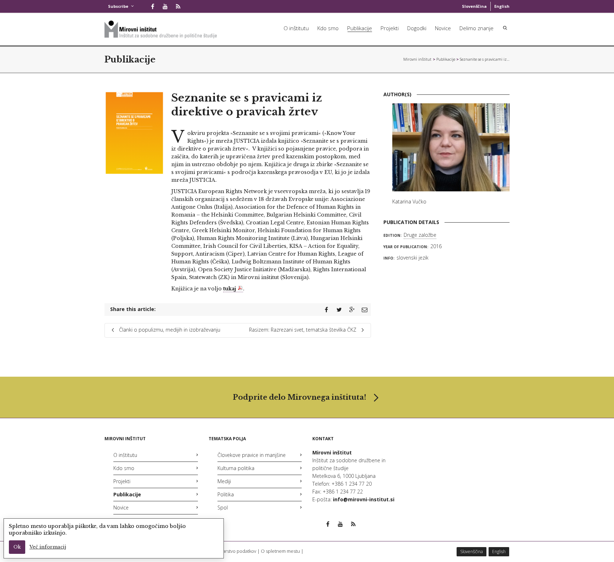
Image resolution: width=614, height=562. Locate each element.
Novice (443, 28)
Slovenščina (474, 6)
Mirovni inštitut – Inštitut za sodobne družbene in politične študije (417, 59)
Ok (17, 547)
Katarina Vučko (409, 201)
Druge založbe (420, 234)
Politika (225, 494)
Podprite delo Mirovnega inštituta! (299, 397)
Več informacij (47, 547)
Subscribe (118, 6)
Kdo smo (328, 28)
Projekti (390, 28)
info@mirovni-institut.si (363, 499)
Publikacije (359, 28)
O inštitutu (296, 28)
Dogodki (416, 28)
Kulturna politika (235, 468)
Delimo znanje (476, 28)
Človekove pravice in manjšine (251, 455)
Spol (222, 507)
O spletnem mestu (280, 551)
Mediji (224, 481)
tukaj (229, 288)
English (502, 6)
